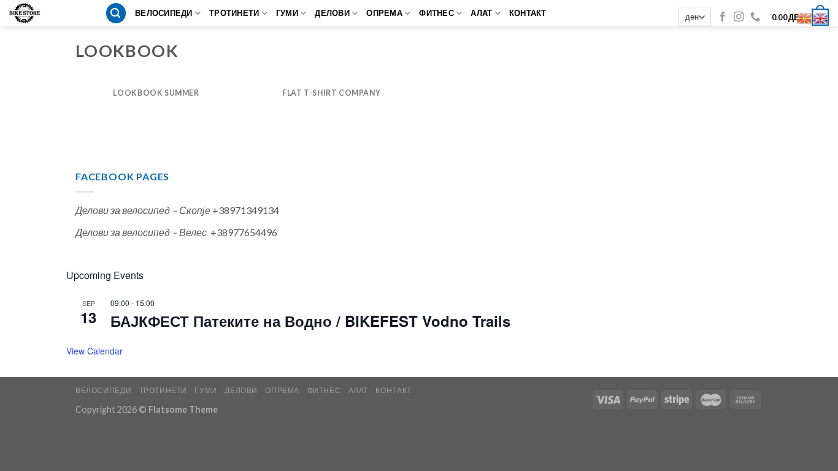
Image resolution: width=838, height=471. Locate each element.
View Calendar (94, 351)
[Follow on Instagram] (739, 17)
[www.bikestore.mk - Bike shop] (29, 13)
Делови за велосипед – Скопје (142, 210)
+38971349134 (245, 210)
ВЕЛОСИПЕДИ (164, 13)
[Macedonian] (805, 17)
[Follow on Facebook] (723, 17)
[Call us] (755, 17)
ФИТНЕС (436, 13)
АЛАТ (481, 13)
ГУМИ (287, 13)
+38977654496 (243, 232)
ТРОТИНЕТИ (234, 13)
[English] (821, 17)
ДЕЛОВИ (332, 13)
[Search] (116, 13)
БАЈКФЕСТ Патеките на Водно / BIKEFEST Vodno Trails (310, 320)
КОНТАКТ (528, 13)
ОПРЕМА (384, 13)
